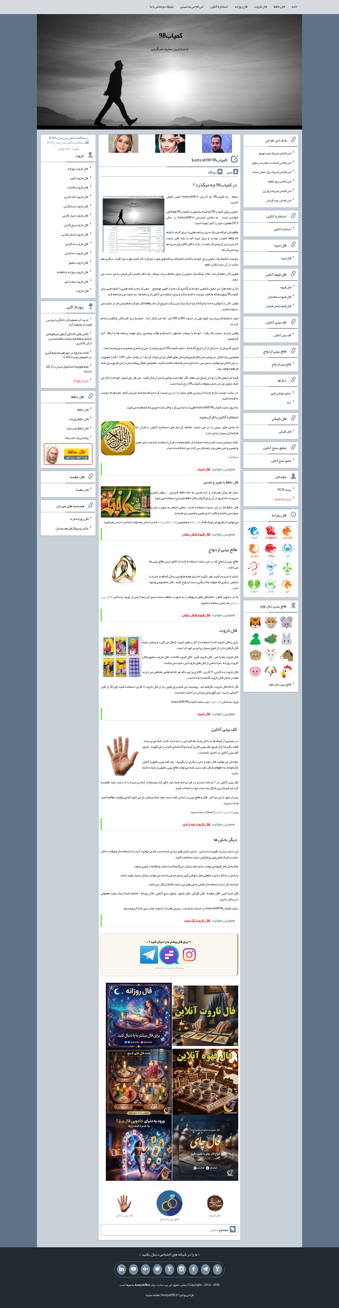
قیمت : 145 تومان (68, 143)
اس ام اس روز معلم (279, 181)
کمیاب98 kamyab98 (209, 159)
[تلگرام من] (205, 1269)
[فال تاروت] (205, 1017)
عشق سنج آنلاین (281, 460)
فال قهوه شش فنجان (278, 306)
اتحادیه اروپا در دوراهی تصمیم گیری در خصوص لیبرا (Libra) (68, 354)
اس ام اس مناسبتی (191, 6)
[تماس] (169, 1269)
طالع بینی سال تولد (279, 684)
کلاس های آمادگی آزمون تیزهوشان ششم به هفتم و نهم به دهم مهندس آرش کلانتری (69, 338)
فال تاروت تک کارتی (76, 196)
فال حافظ (279, 6)
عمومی (214, 1230)
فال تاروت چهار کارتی (75, 215)
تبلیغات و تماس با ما (161, 6)
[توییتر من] (157, 1269)
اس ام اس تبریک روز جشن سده (272, 172)
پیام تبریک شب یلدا (77, 437)
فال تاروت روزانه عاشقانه (73, 272)
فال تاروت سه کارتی (76, 206)
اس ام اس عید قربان (278, 200)
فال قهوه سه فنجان (279, 296)
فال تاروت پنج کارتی (76, 225)
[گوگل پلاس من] (145, 1269)
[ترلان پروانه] (170, 144)
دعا (289, 402)
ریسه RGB (284, 489)
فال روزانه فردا (79, 518)
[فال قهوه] (205, 1083)
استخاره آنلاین (219, 6)
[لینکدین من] (121, 1269)
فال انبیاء (285, 258)
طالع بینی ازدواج (281, 364)
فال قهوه (285, 287)
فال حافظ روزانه (167, 522)
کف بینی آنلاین (224, 812)
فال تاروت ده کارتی (77, 253)
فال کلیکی (285, 431)
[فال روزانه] (139, 1017)
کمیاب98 (170, 35)
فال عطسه (82, 489)
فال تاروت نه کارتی (77, 243)
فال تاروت (260, 6)
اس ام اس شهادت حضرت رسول (271, 162)
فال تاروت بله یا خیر (76, 281)
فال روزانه (241, 6)
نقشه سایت (153, 1295)
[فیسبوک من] (193, 1269)
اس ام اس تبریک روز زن (276, 190)
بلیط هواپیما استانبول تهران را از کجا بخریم (69, 368)
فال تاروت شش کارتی (75, 234)
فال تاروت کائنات (78, 187)
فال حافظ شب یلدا (78, 428)
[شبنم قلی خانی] (123, 144)
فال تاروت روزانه (78, 168)
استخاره (233, 457)
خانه (294, 6)
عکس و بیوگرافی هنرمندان (72, 528)
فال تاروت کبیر (79, 178)
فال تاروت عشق (79, 262)
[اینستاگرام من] (181, 1269)
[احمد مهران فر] (217, 144)
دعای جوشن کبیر (280, 393)
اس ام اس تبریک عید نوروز (275, 153)
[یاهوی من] (217, 1269)
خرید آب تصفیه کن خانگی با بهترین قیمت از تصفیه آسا (69, 322)
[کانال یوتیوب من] (133, 1269)
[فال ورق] (139, 1148)
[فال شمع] (139, 1083)
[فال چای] (205, 1148)
